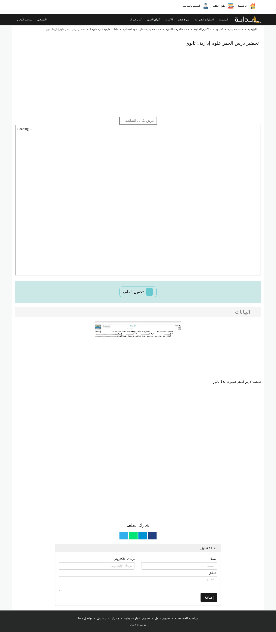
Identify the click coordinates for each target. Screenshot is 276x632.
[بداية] (248, 19)
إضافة (209, 597)
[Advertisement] (138, 82)
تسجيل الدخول (24, 19)
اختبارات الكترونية (204, 19)
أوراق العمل (154, 19)
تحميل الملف (134, 292)
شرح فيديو (184, 19)
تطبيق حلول (162, 618)
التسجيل (42, 19)
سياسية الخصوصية (186, 618)
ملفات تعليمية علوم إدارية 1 (104, 29)
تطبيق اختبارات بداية (137, 618)
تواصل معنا (85, 618)
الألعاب (169, 19)
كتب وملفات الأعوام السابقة (208, 29)
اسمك (213, 559)
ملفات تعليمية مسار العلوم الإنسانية (142, 29)
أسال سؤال (136, 19)
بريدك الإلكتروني (124, 559)
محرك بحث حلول (108, 618)
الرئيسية (242, 5)
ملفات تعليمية (235, 29)
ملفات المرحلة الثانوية (177, 29)
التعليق (213, 573)
